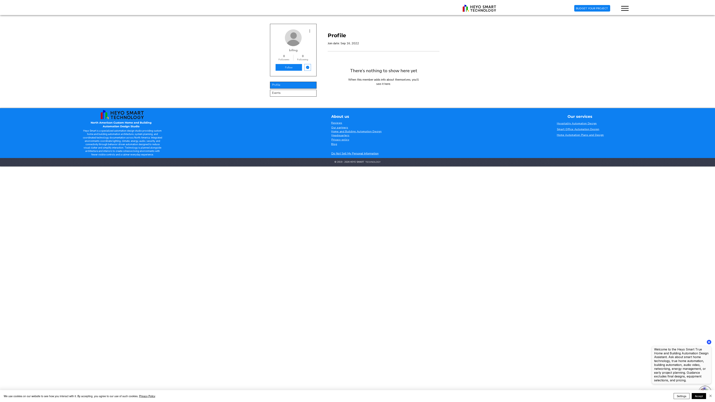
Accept (699, 396)
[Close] (710, 396)
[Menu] (624, 8)
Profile (276, 85)
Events (276, 93)
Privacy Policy (147, 396)
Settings (681, 396)
